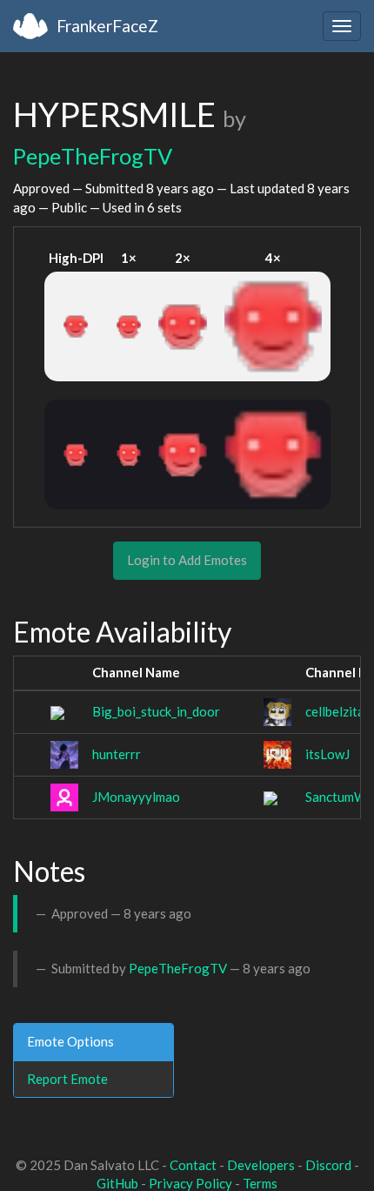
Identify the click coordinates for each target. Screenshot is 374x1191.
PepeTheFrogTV (92, 156)
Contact (193, 1165)
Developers (261, 1165)
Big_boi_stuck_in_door (156, 711)
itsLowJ (327, 754)
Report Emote (67, 1079)
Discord (328, 1165)
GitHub (117, 1183)
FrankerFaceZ (107, 26)
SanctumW (336, 796)
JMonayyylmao (136, 796)
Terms (260, 1183)
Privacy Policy (190, 1183)
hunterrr (116, 754)
